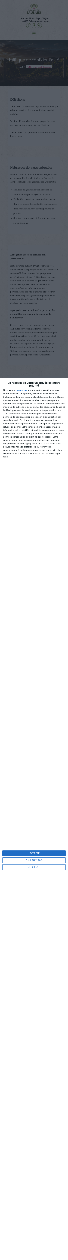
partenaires (21, 390)
